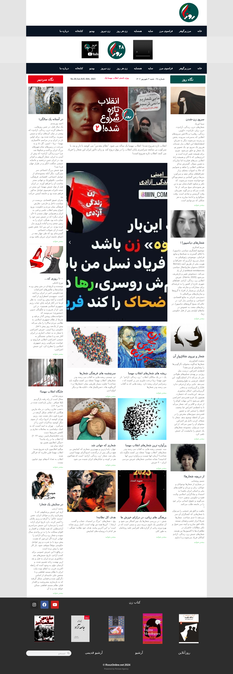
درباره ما (64, 31)
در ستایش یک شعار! (51, 504)
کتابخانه (79, 31)
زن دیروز (105, 31)
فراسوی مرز (166, 31)
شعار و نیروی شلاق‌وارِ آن (188, 356)
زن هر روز (122, 31)
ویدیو (91, 31)
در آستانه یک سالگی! (51, 119)
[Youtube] (55, 605)
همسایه (138, 31)
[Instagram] (34, 605)
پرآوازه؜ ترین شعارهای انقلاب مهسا (145, 445)
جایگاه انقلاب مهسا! (51, 391)
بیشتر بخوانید (199, 205)
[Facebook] (45, 605)
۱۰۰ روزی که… (53, 278)
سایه (150, 31)
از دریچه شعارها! (194, 476)
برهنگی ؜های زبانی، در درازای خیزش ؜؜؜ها (143, 517)
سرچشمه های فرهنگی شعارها (98, 373)
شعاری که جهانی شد (103, 445)
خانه (199, 31)
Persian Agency (121, 669)
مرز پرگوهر (185, 31)
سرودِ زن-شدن (195, 119)
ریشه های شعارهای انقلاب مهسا (147, 373)
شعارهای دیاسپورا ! (192, 242)
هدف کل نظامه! (106, 517)
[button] (117, 114)
